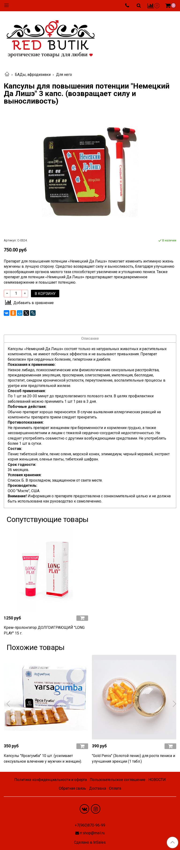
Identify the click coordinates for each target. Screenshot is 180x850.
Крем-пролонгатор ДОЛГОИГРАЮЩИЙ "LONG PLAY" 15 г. (44, 630)
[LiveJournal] (33, 313)
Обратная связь (72, 788)
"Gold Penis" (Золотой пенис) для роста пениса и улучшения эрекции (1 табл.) (133, 758)
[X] (26, 313)
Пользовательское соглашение (117, 779)
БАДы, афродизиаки (33, 74)
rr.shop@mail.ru (92, 833)
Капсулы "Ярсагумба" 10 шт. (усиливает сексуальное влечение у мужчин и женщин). (43, 758)
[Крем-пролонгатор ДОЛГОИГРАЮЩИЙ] (46, 569)
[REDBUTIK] (50, 37)
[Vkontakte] (84, 809)
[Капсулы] (46, 697)
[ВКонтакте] (6, 313)
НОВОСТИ (157, 779)
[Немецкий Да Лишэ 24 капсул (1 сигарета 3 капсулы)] (90, 171)
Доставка (97, 788)
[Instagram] (95, 809)
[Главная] (7, 74)
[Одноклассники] (13, 313)
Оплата (115, 788)
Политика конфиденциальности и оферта (50, 779)
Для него (64, 74)
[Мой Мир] (19, 313)
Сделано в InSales (90, 842)
